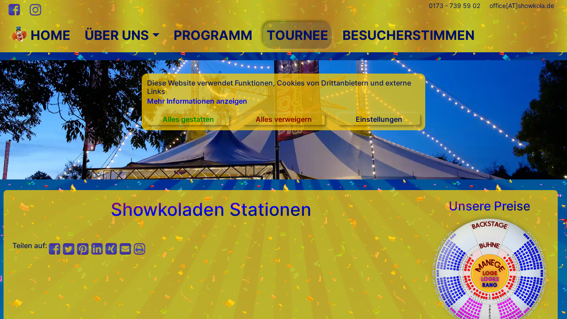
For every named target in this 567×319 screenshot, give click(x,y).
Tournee (297, 35)
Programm (213, 35)
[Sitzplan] (489, 272)
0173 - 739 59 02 (454, 5)
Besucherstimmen (408, 35)
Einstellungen (379, 119)
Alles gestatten (188, 119)
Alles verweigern (284, 119)
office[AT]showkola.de (521, 5)
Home (48, 35)
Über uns (117, 35)
